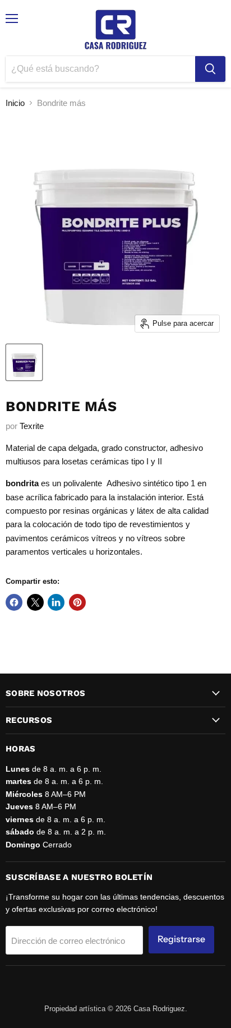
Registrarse (181, 939)
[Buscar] (210, 69)
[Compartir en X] (35, 602)
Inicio (15, 103)
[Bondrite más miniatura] (24, 362)
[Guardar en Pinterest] (77, 602)
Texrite (32, 426)
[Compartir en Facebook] (14, 602)
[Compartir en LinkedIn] (56, 602)
